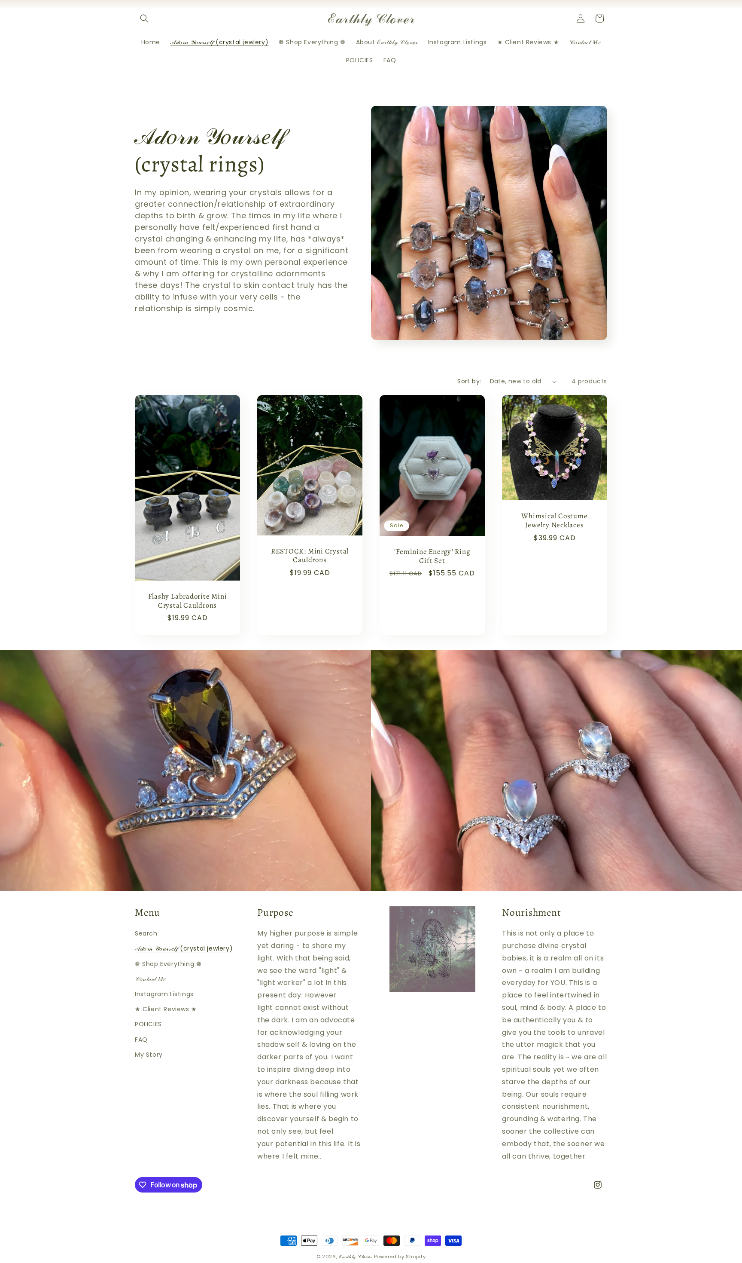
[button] (144, 18)
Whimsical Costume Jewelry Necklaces (554, 521)
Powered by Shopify (400, 1256)
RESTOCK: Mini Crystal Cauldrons (310, 556)
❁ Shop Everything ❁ (168, 964)
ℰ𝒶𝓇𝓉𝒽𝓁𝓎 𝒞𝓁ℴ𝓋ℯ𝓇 (355, 1256)
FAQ (141, 1039)
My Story (149, 1054)
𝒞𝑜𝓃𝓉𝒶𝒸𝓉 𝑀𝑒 (150, 979)
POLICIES (148, 1024)
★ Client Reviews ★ (166, 1009)
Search (146, 933)
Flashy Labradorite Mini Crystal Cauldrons (187, 601)
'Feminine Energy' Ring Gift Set (432, 556)
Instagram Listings (164, 994)
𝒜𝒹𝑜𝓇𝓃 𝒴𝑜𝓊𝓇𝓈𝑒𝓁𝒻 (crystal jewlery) (184, 948)
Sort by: (469, 381)
